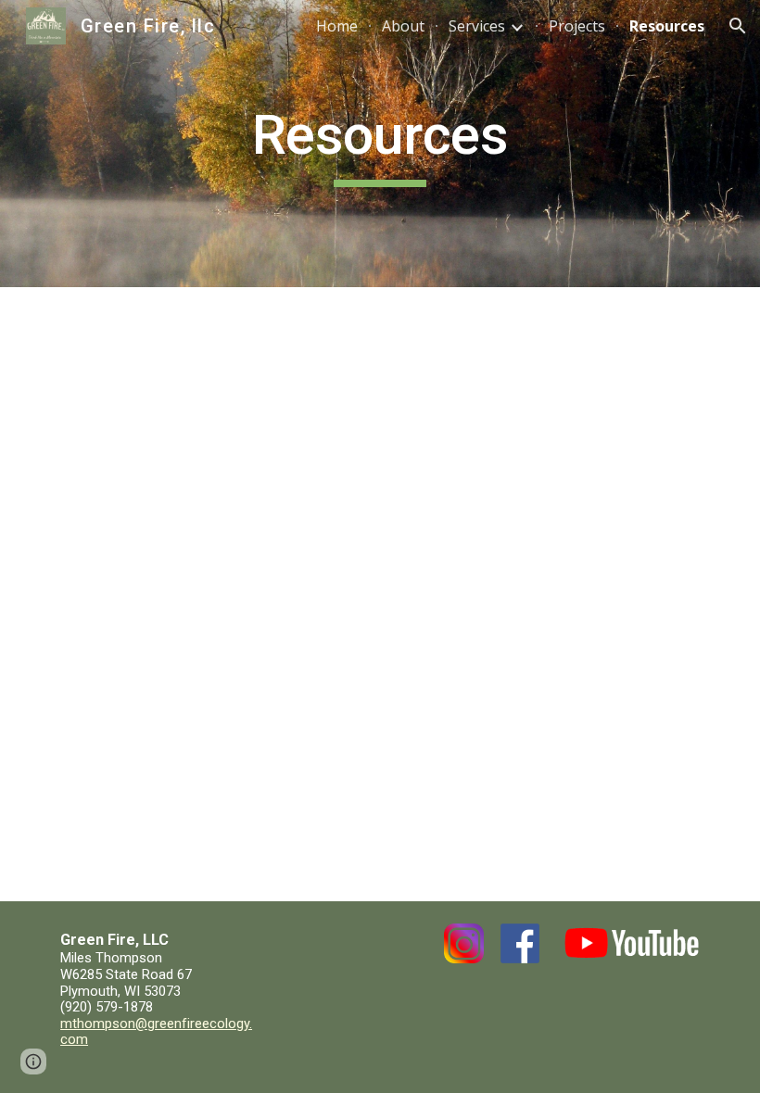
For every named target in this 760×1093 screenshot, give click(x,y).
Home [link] (337, 26)
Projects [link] (577, 26)
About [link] (403, 26)
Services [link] (477, 26)
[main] (380, 144)
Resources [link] (666, 26)
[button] (738, 26)
